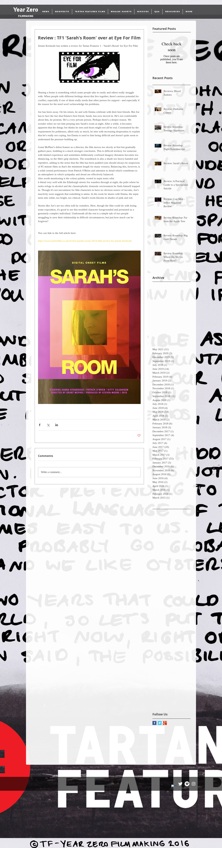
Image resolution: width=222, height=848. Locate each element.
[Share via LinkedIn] (56, 425)
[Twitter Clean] (180, 783)
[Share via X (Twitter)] (48, 425)
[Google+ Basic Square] (165, 723)
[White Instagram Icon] (193, 783)
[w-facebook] (173, 787)
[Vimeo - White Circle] (187, 783)
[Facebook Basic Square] (154, 723)
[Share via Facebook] (39, 425)
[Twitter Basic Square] (160, 723)
